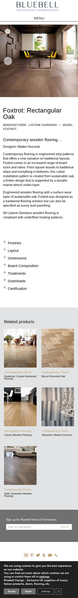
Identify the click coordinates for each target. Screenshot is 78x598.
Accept (11, 591)
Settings (45, 591)
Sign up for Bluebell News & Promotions (31, 519)
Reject (28, 591)
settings (44, 577)
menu (39, 18)
